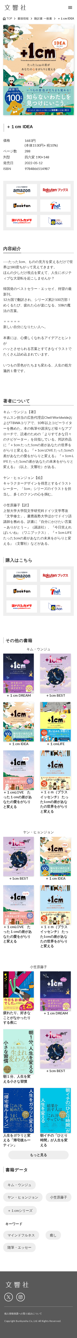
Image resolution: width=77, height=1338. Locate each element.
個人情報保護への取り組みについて (23, 1313)
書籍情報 (23, 18)
